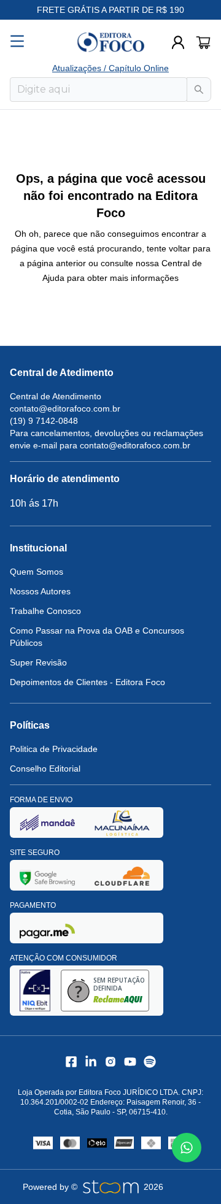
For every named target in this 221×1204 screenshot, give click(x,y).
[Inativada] (47, 822)
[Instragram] (110, 1062)
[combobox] (98, 89)
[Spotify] (150, 1062)
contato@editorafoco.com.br (65, 408)
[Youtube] (130, 1062)
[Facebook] (71, 1062)
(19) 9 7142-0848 (44, 421)
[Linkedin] (91, 1062)
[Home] (110, 42)
